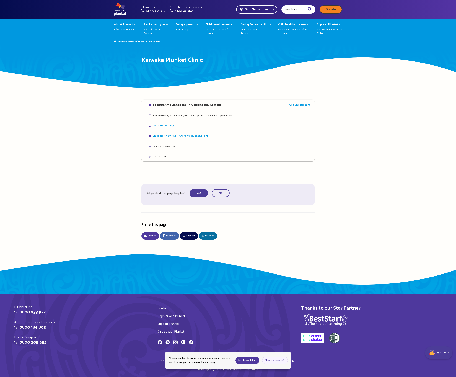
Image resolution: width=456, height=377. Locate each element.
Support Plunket (168, 324)
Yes (199, 193)
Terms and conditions (230, 369)
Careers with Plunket (171, 331)
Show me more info (275, 360)
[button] (153, 9)
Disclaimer (252, 369)
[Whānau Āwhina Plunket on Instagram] (175, 342)
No (220, 193)
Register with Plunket (171, 316)
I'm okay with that (247, 360)
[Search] (309, 9)
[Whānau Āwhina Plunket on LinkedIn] (183, 342)
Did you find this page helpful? (165, 193)
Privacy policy (206, 369)
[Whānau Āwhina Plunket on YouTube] (167, 342)
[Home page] (120, 9)
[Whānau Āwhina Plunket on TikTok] (191, 342)
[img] (326, 319)
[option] (200, 193)
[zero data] (312, 338)
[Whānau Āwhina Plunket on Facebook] (160, 342)
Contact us (165, 308)
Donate (331, 9)
